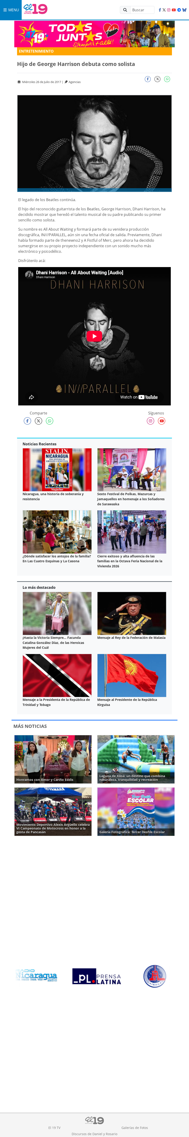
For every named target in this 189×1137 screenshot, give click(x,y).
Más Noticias (30, 726)
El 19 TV (54, 1127)
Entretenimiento (36, 51)
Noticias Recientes (39, 443)
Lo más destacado (39, 587)
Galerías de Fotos (134, 1127)
